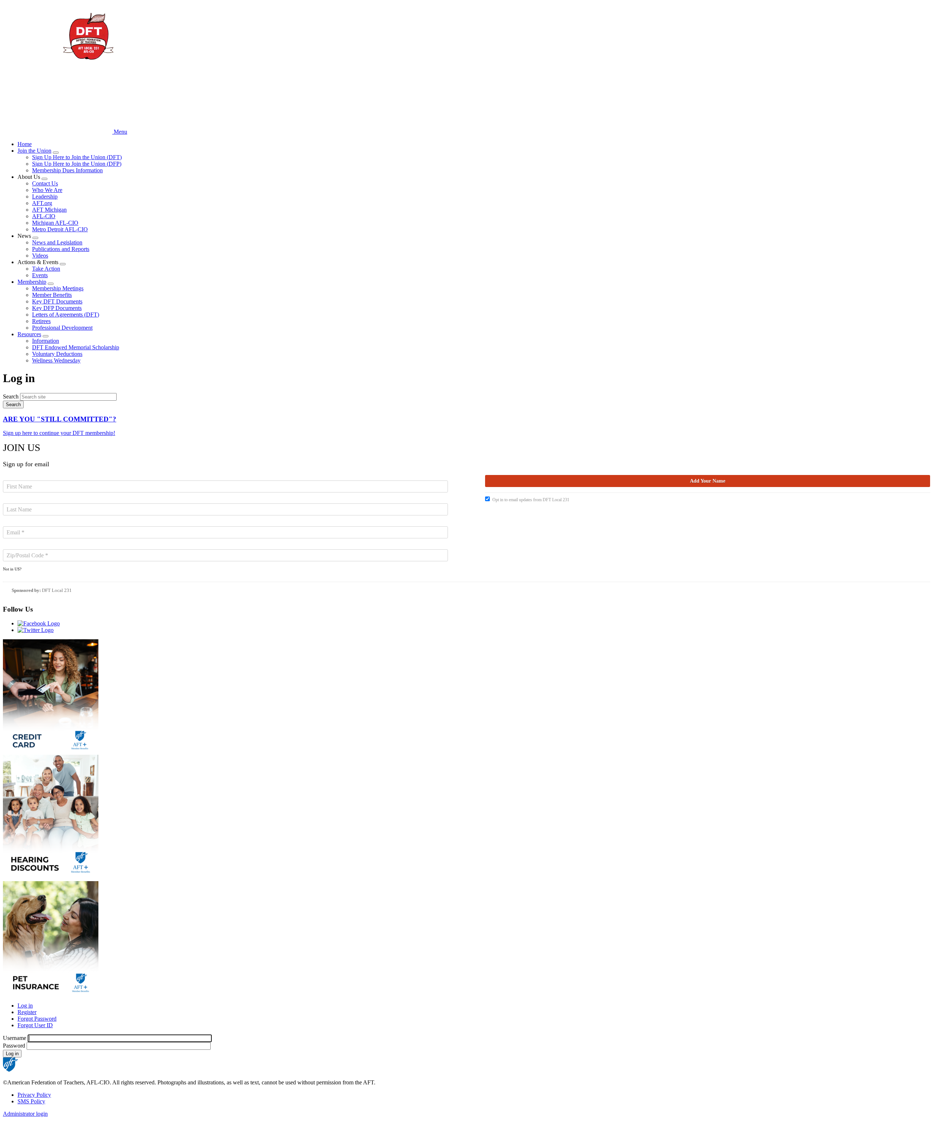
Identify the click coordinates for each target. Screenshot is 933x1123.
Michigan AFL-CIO (55, 223)
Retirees (41, 321)
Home (24, 144)
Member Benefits (52, 295)
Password (14, 1045)
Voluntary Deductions (57, 354)
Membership (31, 282)
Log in (25, 1005)
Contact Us (45, 183)
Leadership (45, 196)
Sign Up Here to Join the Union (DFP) (76, 164)
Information (45, 341)
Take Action (46, 269)
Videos (40, 255)
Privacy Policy (34, 1095)
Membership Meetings (57, 288)
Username (14, 1038)
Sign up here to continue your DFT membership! (59, 433)
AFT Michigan (49, 210)
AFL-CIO (43, 216)
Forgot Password (36, 1019)
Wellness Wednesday (56, 360)
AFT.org (42, 203)
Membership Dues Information (67, 170)
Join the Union (34, 151)
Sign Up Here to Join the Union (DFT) (77, 157)
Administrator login (25, 1114)
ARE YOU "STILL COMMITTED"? (59, 419)
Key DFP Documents (57, 308)
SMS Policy (31, 1101)
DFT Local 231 (57, 590)
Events (40, 275)
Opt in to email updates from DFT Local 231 (530, 499)
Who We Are (47, 190)
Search (11, 396)
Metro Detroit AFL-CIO (60, 229)
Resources (29, 334)
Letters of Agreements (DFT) (65, 314)
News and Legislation (57, 242)
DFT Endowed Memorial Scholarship (75, 347)
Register (26, 1012)
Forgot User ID (35, 1025)
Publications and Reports (60, 249)
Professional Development (62, 328)
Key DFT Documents (57, 301)
